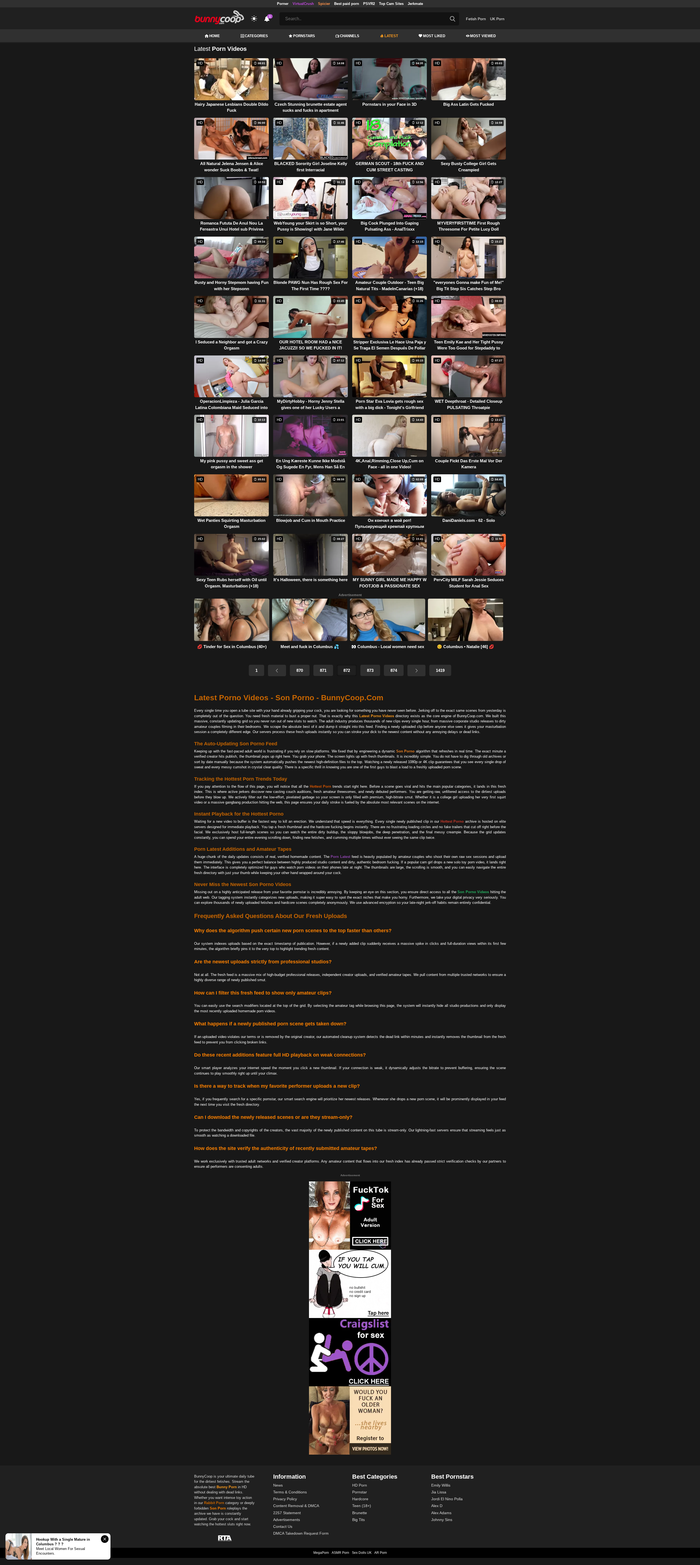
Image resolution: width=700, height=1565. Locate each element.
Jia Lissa (438, 1492)
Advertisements (286, 1519)
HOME (214, 36)
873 (370, 670)
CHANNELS (349, 36)
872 (346, 670)
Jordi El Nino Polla (447, 1499)
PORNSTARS (304, 36)
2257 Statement (287, 1513)
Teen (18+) (361, 1506)
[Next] (416, 670)
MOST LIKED (434, 36)
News (278, 1485)
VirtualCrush (303, 4)
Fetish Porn (476, 19)
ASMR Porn (340, 1553)
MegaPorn (321, 1553)
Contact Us (282, 1526)
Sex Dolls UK (362, 1553)
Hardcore (360, 1499)
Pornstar (359, 1492)
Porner (282, 4)
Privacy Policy (285, 1499)
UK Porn (497, 19)
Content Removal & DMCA (296, 1506)
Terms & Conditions (290, 1492)
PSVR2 (369, 4)
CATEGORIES (256, 36)
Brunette (359, 1513)
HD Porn (359, 1485)
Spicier (324, 4)
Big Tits (358, 1519)
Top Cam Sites (391, 4)
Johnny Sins (441, 1519)
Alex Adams (441, 1513)
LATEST (391, 36)
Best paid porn (346, 4)
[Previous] (277, 670)
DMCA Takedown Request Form (301, 1533)
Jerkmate (415, 4)
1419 (440, 670)
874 (393, 670)
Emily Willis (440, 1485)
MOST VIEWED (483, 36)
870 (299, 670)
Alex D (436, 1506)
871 (323, 670)
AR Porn (380, 1553)
